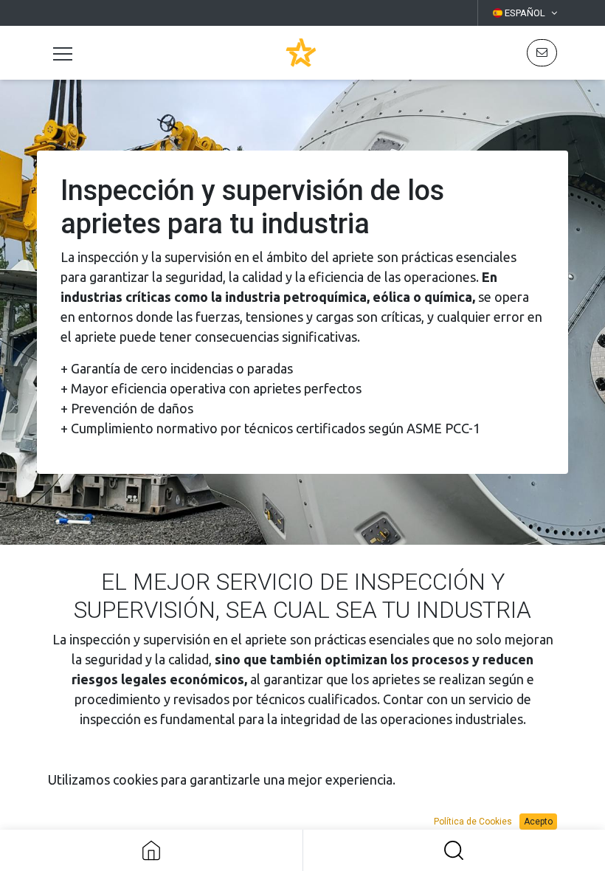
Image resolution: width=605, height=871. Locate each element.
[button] (542, 52)
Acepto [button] (538, 821)
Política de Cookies (473, 821)
